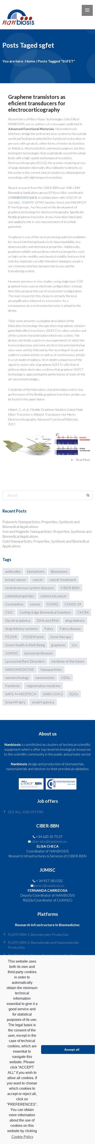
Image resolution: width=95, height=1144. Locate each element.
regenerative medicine (43, 686)
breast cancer (15, 579)
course (35, 604)
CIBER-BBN (70, 588)
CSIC (9, 612)
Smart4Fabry (15, 702)
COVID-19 (73, 604)
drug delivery (75, 620)
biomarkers (35, 571)
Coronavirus (14, 604)
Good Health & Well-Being (25, 645)
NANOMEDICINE (19, 669)
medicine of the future (67, 661)
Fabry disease (70, 628)
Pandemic (12, 686)
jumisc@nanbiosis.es (49, 885)
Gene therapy (60, 637)
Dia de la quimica (17, 620)
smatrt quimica (43, 702)
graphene (58, 645)
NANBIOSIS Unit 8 (24, 197)
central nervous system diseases (29, 588)
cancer (37, 579)
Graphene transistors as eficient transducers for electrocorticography (36, 103)
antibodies (13, 571)
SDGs (73, 694)
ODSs (65, 677)
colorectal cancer (53, 596)
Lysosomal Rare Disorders (25, 661)
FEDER (11, 637)
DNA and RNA (48, 620)
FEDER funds (33, 637)
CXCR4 (83, 612)
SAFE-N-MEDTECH (20, 694)
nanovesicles (45, 677)
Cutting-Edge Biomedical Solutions (45, 612)
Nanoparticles (51, 669)
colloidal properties (19, 596)
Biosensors (59, 571)
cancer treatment (62, 579)
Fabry (48, 628)
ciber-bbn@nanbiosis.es (49, 841)
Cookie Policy (22, 1137)
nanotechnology (17, 677)
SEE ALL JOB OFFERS (25, 812)
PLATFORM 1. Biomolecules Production (38, 934)
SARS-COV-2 (53, 694)
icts (74, 645)
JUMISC (11, 653)
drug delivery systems (21, 628)
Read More (83, 460)
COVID (52, 604)
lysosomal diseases (39, 653)
